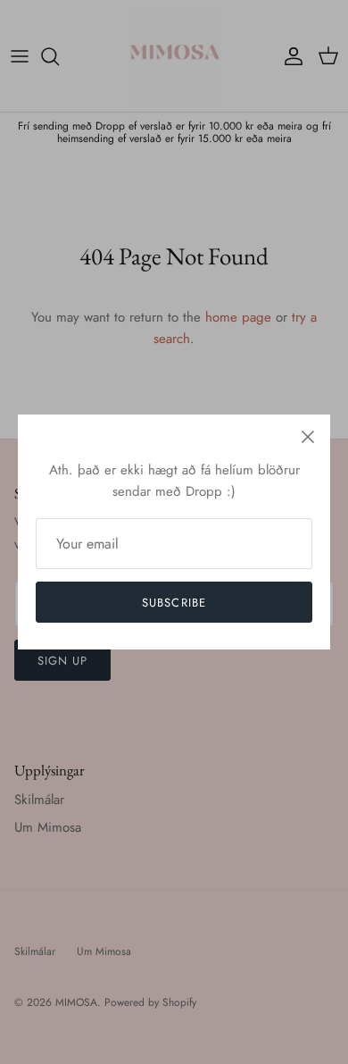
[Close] (307, 437)
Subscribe (173, 602)
